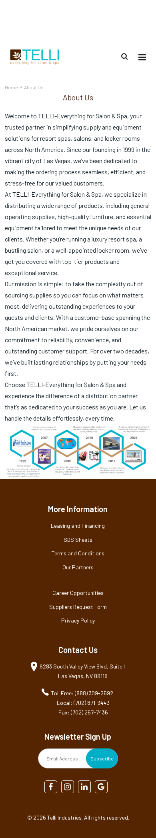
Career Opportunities (78, 592)
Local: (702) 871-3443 (83, 702)
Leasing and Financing (78, 525)
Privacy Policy (78, 620)
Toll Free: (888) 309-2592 (82, 693)
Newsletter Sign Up (77, 736)
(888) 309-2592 (132, 21)
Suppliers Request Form (78, 606)
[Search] (126, 56)
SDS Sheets (78, 539)
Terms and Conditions (78, 553)
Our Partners (78, 567)
